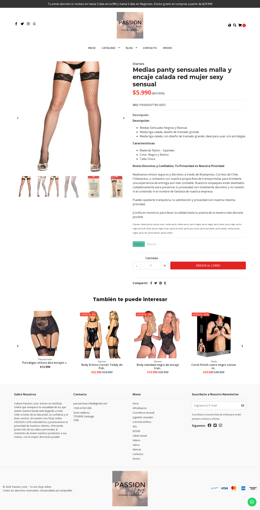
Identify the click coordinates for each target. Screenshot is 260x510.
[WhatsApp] (35, 24)
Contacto (150, 48)
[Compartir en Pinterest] (160, 283)
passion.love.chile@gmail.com (90, 403)
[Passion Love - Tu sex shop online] (130, 25)
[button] (229, 25)
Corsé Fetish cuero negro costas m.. (213, 366)
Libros (136, 444)
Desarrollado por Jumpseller (56, 490)
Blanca (151, 244)
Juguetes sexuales (143, 417)
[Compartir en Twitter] (155, 283)
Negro (138, 244)
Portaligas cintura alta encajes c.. (45, 363)
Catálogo (108, 48)
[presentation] (17, 118)
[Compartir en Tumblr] (165, 283)
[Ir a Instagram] (28, 24)
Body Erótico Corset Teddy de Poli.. (102, 366)
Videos (136, 440)
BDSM (136, 431)
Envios (167, 48)
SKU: (136, 105)
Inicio (92, 48)
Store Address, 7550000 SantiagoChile (83, 416)
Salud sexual (140, 435)
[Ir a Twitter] (22, 24)
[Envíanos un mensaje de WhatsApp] (252, 502)
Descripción (141, 115)
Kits (135, 426)
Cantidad (151, 258)
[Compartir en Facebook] (151, 283)
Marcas (137, 449)
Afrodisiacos (140, 408)
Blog (129, 48)
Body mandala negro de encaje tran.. (158, 366)
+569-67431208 (82, 408)
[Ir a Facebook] (16, 24)
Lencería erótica (142, 421)
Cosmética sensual (143, 412)
